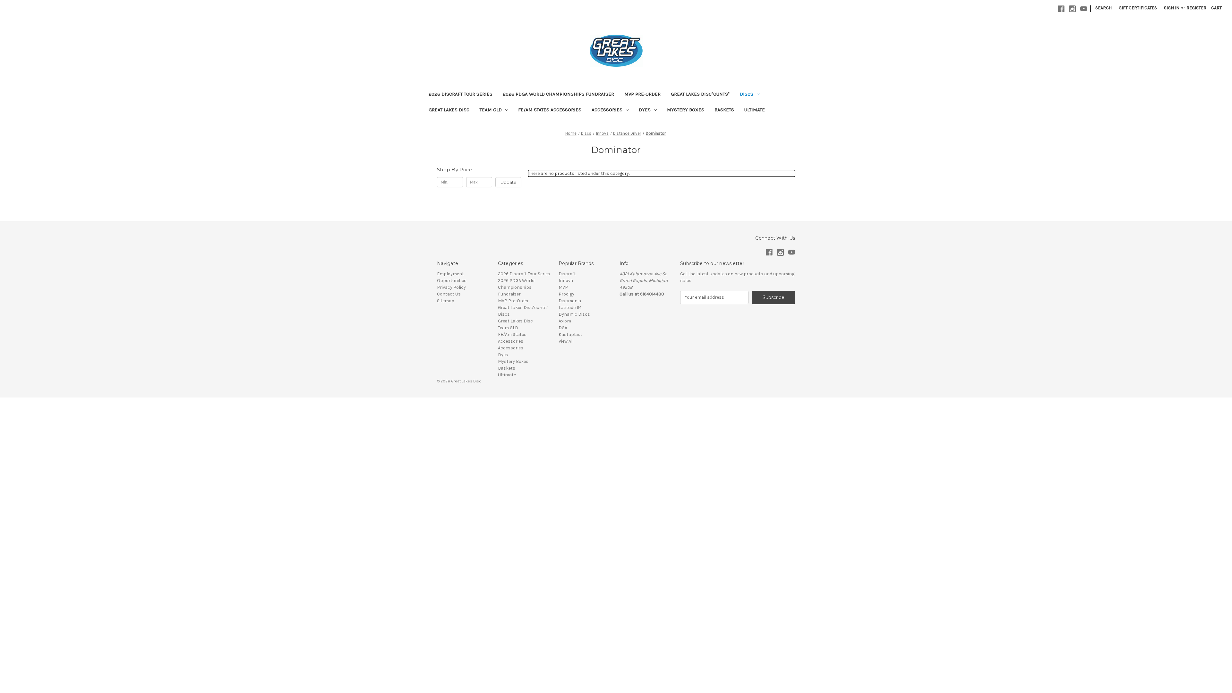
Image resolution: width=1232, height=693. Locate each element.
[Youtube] (1083, 8)
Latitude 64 (570, 307)
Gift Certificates (1138, 8)
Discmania (570, 301)
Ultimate (754, 110)
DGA (563, 327)
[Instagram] (1072, 8)
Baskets (724, 110)
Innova (566, 280)
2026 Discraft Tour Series (460, 94)
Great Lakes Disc (449, 110)
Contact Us (449, 294)
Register (1196, 8)
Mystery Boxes (685, 110)
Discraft (567, 274)
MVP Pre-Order (642, 94)
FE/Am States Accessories (549, 110)
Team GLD (491, 110)
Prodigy (566, 294)
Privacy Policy (451, 287)
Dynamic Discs (574, 314)
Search (1103, 8)
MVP (563, 287)
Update (509, 182)
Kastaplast (570, 334)
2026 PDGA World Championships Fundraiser (558, 94)
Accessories (607, 110)
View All (566, 341)
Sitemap (445, 301)
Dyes (645, 110)
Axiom (565, 321)
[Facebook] (1061, 8)
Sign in (1171, 8)
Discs (746, 94)
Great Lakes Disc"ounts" (700, 94)
